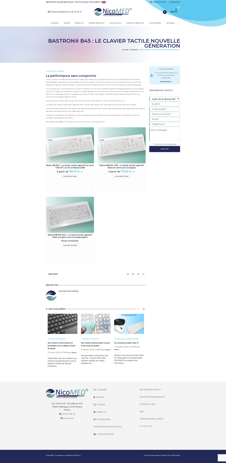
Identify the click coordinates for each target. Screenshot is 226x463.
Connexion (174, 2)
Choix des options (70, 176)
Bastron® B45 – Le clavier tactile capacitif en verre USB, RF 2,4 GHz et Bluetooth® (70, 166)
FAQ (141, 411)
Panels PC (79, 23)
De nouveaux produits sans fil (126, 343)
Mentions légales (154, 455)
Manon (74, 352)
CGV (145, 455)
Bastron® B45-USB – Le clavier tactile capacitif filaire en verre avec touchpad (121, 166)
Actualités (134, 50)
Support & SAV (147, 404)
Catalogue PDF (105, 434)
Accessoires (155, 23)
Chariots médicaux (135, 23)
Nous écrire (68, 418)
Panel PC (101, 412)
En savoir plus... (166, 81)
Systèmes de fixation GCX (108, 427)
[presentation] (138, 309)
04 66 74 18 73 (68, 414)
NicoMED (170, 23)
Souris (67, 23)
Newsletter (159, 2)
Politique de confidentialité (170, 455)
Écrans (101, 405)
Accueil (125, 50)
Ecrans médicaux (97, 23)
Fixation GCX (115, 23)
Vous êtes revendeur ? (152, 397)
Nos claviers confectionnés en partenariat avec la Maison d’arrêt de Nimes (61, 346)
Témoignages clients (151, 419)
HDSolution (77, 455)
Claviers (54, 23)
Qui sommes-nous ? (150, 390)
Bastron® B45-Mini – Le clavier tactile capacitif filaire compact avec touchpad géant (70, 236)
